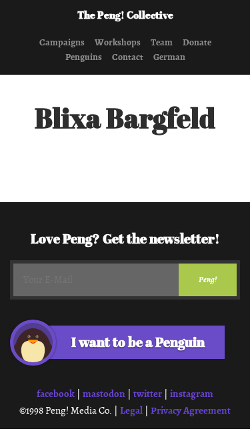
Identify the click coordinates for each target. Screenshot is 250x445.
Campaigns (62, 43)
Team (162, 43)
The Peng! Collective (125, 16)
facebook (56, 393)
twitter (147, 393)
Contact (127, 57)
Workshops (118, 43)
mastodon (104, 393)
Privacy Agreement (191, 410)
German (169, 57)
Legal (131, 410)
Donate (197, 43)
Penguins (83, 57)
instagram (191, 393)
